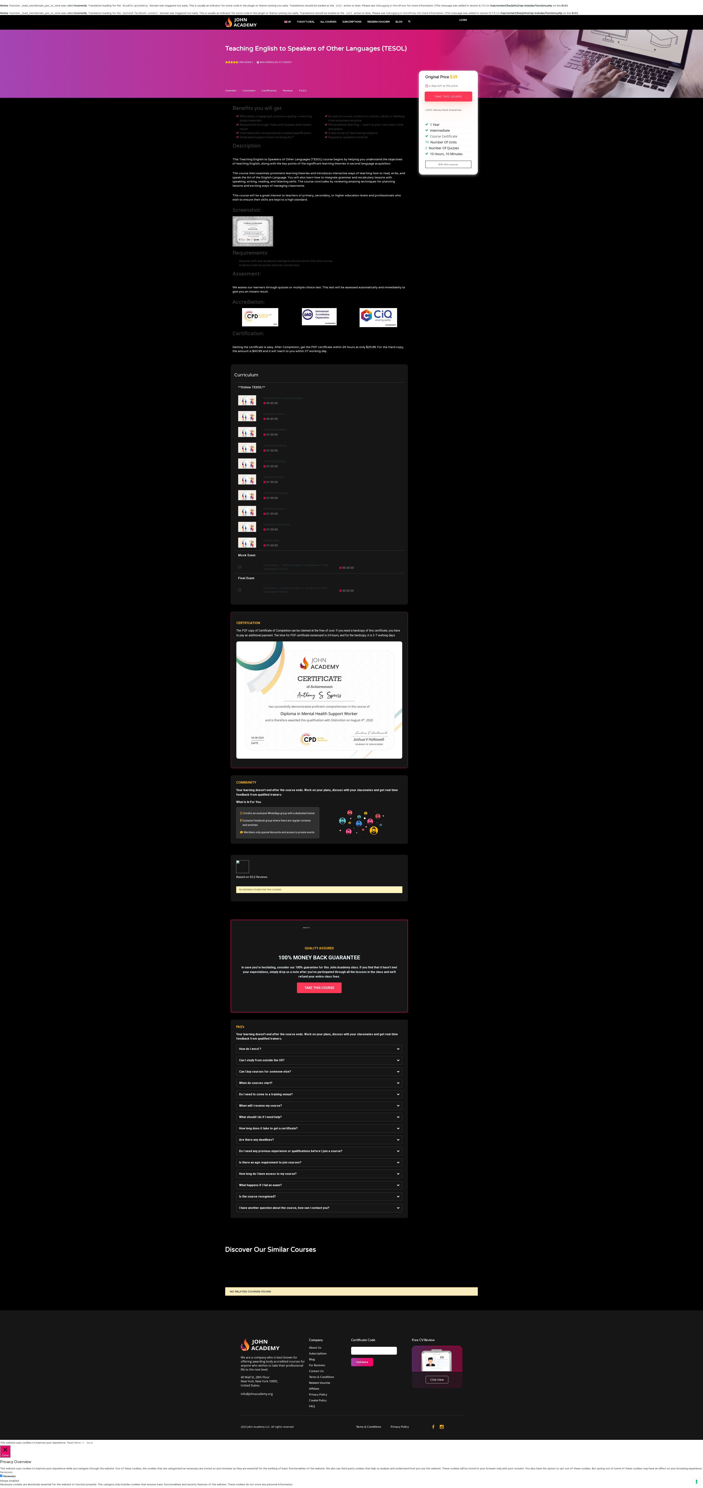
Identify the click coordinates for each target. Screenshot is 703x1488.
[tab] (319, 1049)
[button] (319, 987)
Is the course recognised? (257, 1196)
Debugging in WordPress (391, 5)
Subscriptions (318, 1353)
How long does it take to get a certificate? (268, 1128)
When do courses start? (255, 1083)
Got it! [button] (90, 1442)
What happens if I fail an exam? (260, 1185)
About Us (315, 1347)
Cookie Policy (318, 1400)
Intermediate (440, 130)
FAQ (312, 1406)
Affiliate (314, 1388)
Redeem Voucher (319, 1382)
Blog (312, 1359)
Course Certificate (443, 136)
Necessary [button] (6, 1472)
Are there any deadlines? (256, 1139)
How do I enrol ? (250, 1049)
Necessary (9, 1476)
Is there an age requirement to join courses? (270, 1162)
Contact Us (316, 1371)
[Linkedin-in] (459, 1427)
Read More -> (75, 1442)
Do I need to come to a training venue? (266, 1094)
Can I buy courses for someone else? (265, 1071)
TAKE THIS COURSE (448, 96)
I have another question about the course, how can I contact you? (284, 1208)
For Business (317, 1365)
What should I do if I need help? (260, 1117)
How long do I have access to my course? (268, 1174)
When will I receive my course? (260, 1105)
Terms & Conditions (321, 1377)
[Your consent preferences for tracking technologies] (696, 1481)
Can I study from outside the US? (261, 1060)
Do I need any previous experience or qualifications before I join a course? (290, 1151)
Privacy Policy (318, 1394)
